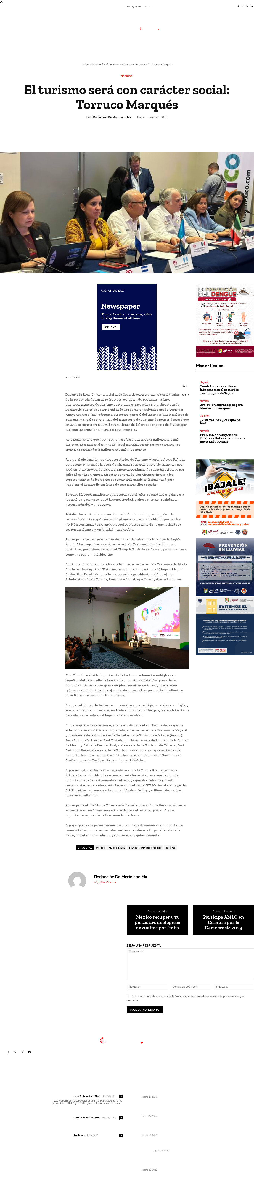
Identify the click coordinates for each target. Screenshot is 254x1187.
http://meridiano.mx (105, 882)
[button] (177, 45)
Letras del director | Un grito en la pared (86, 1091)
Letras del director (62, 1096)
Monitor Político (141, 1150)
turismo (170, 847)
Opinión (204, 416)
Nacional (97, 64)
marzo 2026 (193, 1125)
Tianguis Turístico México (145, 847)
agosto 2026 (194, 1097)
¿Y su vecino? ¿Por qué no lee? (220, 421)
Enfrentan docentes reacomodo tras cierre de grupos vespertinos (148, 1126)
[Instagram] (243, 6)
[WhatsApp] (135, 132)
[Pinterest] (127, 132)
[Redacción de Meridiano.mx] (79, 881)
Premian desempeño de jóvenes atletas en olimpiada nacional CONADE (222, 438)
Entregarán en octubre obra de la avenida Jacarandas (152, 1090)
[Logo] (152, 29)
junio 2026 (192, 1108)
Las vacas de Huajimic (72, 1112)
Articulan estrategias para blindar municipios (221, 406)
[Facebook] (238, 6)
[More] (144, 132)
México (100, 847)
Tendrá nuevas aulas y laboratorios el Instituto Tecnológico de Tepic (219, 389)
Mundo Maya (117, 847)
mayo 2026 (193, 1113)
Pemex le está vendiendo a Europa (149, 1144)
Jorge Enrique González (86, 1096)
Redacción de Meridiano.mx (112, 117)
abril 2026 (192, 1119)
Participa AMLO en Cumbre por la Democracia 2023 (223, 922)
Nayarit (204, 382)
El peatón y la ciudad (70, 1130)
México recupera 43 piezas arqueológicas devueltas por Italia (157, 922)
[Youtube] (252, 6)
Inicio (85, 64)
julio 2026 (192, 1102)
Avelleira (78, 1135)
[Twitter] (247, 6)
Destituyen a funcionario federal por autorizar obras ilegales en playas (149, 1107)
